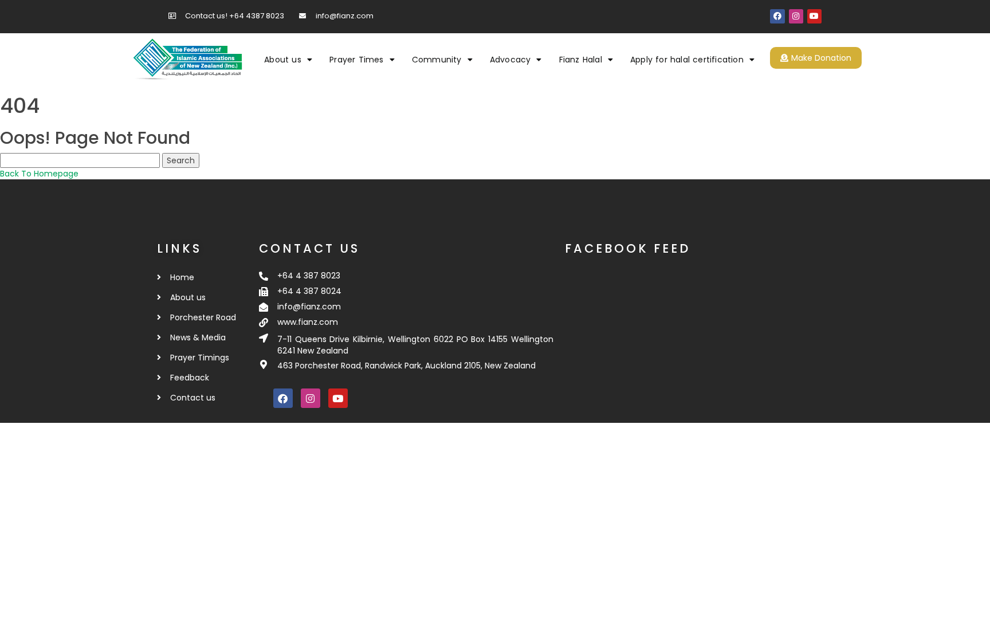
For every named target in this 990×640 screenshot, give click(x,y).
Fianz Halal (580, 59)
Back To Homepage (39, 173)
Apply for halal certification (687, 59)
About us (282, 59)
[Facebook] (777, 16)
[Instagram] (796, 16)
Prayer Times (356, 59)
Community (437, 59)
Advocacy (510, 59)
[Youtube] (814, 16)
